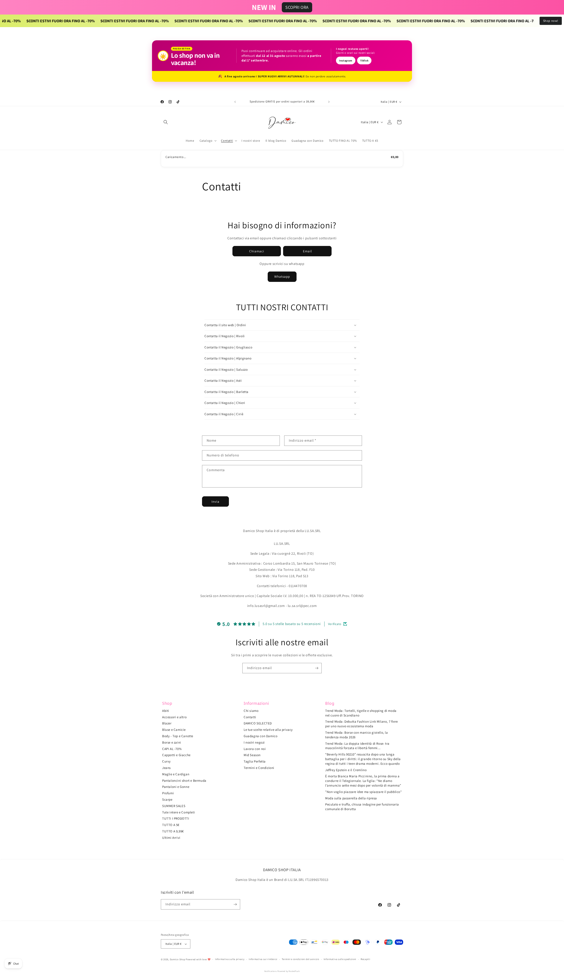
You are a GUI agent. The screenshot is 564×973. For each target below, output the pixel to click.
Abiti (165, 711)
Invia (215, 501)
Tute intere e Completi (178, 812)
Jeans (166, 768)
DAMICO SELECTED (258, 723)
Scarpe (167, 799)
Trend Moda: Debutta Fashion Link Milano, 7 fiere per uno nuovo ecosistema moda (361, 723)
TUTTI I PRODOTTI (175, 818)
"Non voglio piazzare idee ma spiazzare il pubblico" (363, 792)
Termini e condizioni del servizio (300, 959)
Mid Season (252, 755)
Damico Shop (177, 959)
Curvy (166, 761)
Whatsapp (282, 276)
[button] (166, 122)
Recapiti (365, 959)
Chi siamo (251, 711)
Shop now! (550, 21)
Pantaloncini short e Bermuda (184, 780)
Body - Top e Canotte (177, 736)
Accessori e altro (174, 717)
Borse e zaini (171, 742)
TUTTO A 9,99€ (173, 831)
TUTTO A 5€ (170, 825)
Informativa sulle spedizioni (340, 959)
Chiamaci (256, 251)
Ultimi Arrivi (171, 837)
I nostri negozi (254, 742)
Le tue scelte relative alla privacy (268, 729)
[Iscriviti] (316, 668)
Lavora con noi (255, 749)
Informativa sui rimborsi (263, 959)
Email (307, 251)
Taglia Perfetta (255, 761)
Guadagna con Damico (260, 736)
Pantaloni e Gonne (175, 787)
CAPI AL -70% (172, 749)
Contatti (250, 717)
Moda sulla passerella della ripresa (351, 798)
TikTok (364, 60)
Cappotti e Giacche (176, 755)
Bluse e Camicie (174, 729)
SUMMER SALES (173, 806)
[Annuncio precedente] (235, 102)
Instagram (345, 60)
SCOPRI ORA (297, 7)
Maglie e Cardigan (175, 774)
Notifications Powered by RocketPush (282, 971)
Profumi (168, 793)
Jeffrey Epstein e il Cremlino (346, 770)
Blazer (167, 723)
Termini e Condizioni (259, 768)
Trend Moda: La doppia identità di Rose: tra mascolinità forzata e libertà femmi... (357, 745)
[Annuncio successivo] (329, 102)
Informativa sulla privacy (230, 959)
